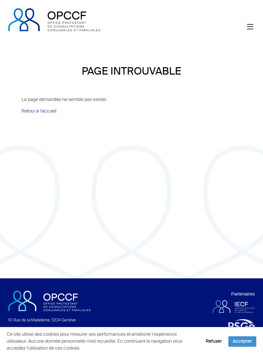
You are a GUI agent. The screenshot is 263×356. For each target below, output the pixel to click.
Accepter (242, 341)
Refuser (214, 341)
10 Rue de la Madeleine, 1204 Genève (42, 320)
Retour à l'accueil (39, 111)
